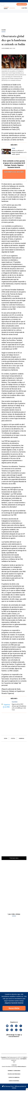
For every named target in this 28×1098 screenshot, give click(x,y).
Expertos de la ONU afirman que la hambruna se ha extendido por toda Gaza (19, 707)
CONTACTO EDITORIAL (14, 1080)
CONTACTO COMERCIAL (14, 1077)
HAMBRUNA (21, 738)
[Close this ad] (27, 1089)
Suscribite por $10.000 (21, 4)
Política (13, 738)
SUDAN (5, 738)
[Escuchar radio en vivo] (2, 8)
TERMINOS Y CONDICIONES (14, 1070)
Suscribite (14, 1008)
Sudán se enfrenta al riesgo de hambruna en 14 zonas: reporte (19, 152)
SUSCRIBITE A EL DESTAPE (14, 172)
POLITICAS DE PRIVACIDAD (14, 1074)
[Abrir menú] (2, 4)
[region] (14, 24)
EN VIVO (24, 8)
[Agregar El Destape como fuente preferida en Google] (14, 51)
